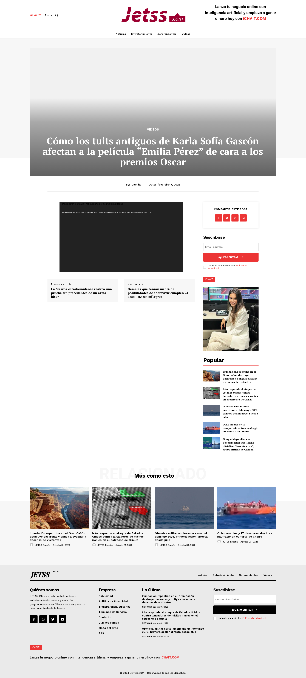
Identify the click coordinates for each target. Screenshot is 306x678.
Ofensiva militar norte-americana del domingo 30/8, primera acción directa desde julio (240, 412)
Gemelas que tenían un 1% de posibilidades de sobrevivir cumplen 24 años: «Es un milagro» (158, 293)
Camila (136, 184)
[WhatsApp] (243, 218)
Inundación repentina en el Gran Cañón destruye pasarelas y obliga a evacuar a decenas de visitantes (240, 377)
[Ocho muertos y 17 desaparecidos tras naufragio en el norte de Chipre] (211, 428)
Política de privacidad (254, 618)
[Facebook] (218, 218)
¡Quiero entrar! (228, 257)
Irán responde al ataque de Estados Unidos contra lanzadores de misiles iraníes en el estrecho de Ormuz (240, 394)
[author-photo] (32, 545)
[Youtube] (62, 619)
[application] (121, 237)
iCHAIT (209, 279)
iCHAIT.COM (254, 18)
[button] (52, 15)
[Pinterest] (235, 218)
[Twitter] (226, 218)
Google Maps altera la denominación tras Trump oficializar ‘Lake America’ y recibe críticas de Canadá (238, 444)
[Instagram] (43, 619)
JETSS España (42, 545)
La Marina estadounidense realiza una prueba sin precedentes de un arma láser (81, 293)
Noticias (147, 607)
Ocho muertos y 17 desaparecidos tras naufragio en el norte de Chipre (240, 428)
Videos (153, 129)
